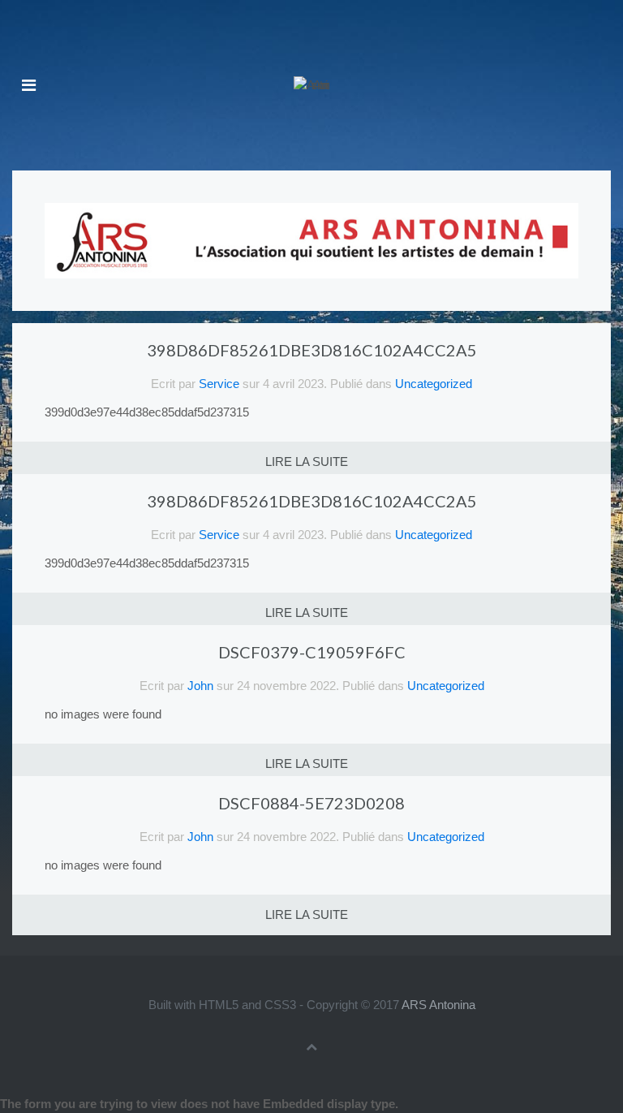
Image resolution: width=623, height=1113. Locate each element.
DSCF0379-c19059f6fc (312, 652)
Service (219, 383)
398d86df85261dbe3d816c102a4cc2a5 (312, 350)
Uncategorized (433, 383)
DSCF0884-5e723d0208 (311, 803)
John (200, 685)
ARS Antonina (438, 1005)
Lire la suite (306, 461)
